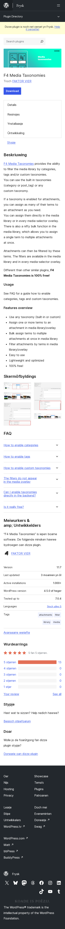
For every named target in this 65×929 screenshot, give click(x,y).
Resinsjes (13, 114)
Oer (6, 776)
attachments (45, 614)
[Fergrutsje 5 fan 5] (56, 418)
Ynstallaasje (15, 123)
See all (57, 694)
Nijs (6, 782)
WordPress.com (16, 838)
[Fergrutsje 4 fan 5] (56, 387)
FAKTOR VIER (21, 81)
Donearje (42, 820)
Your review (11, 694)
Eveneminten (42, 813)
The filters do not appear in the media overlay (20, 480)
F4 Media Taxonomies (19, 163)
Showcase (41, 776)
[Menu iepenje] (59, 5)
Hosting (9, 789)
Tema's (39, 782)
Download (12, 91)
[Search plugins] (42, 41)
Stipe (7, 813)
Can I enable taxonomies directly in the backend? (20, 493)
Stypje (11, 142)
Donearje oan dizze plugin (21, 754)
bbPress (11, 851)
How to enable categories (21, 445)
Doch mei (40, 807)
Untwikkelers (12, 820)
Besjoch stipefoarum (17, 721)
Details (11, 105)
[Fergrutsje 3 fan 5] (26, 407)
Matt (9, 845)
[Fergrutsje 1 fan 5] (26, 387)
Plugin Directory (13, 16)
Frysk (16, 874)
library (47, 622)
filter (57, 614)
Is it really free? (14, 507)
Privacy (9, 795)
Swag (39, 826)
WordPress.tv (14, 826)
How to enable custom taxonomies (27, 468)
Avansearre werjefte (17, 632)
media (56, 622)
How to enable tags (17, 456)
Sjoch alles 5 (54, 606)
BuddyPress (13, 857)
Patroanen (41, 795)
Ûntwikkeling (15, 133)
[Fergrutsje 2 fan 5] (26, 397)
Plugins (39, 789)
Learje (8, 807)
